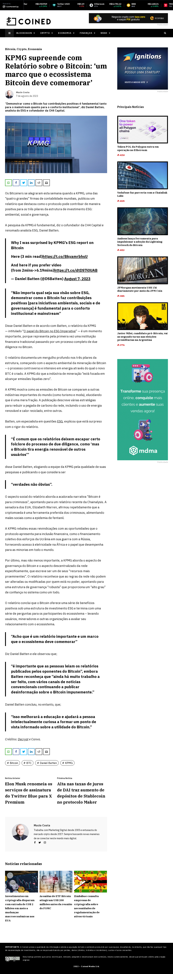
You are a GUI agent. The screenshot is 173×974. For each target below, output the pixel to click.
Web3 (104, 33)
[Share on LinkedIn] (31, 182)
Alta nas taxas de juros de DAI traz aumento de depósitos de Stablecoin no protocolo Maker (81, 793)
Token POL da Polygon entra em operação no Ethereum (138, 148)
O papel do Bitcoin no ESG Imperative (50, 331)
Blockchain (24, 33)
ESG (60, 421)
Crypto (45, 33)
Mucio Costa (42, 825)
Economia (64, 33)
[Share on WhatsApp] (8, 182)
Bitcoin (10, 49)
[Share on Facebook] (16, 182)
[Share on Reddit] (38, 182)
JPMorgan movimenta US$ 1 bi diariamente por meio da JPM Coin (139, 289)
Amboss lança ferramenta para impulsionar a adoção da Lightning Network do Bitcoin (139, 242)
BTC (29, 763)
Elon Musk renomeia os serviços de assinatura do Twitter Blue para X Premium (28, 793)
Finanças (86, 33)
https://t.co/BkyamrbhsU (65, 256)
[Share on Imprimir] (46, 182)
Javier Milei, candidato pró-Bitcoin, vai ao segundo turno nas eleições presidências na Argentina (142, 336)
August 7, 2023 (77, 278)
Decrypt (23, 739)
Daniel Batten (48, 763)
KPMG (69, 763)
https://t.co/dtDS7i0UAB (75, 270)
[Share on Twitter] (23, 182)
